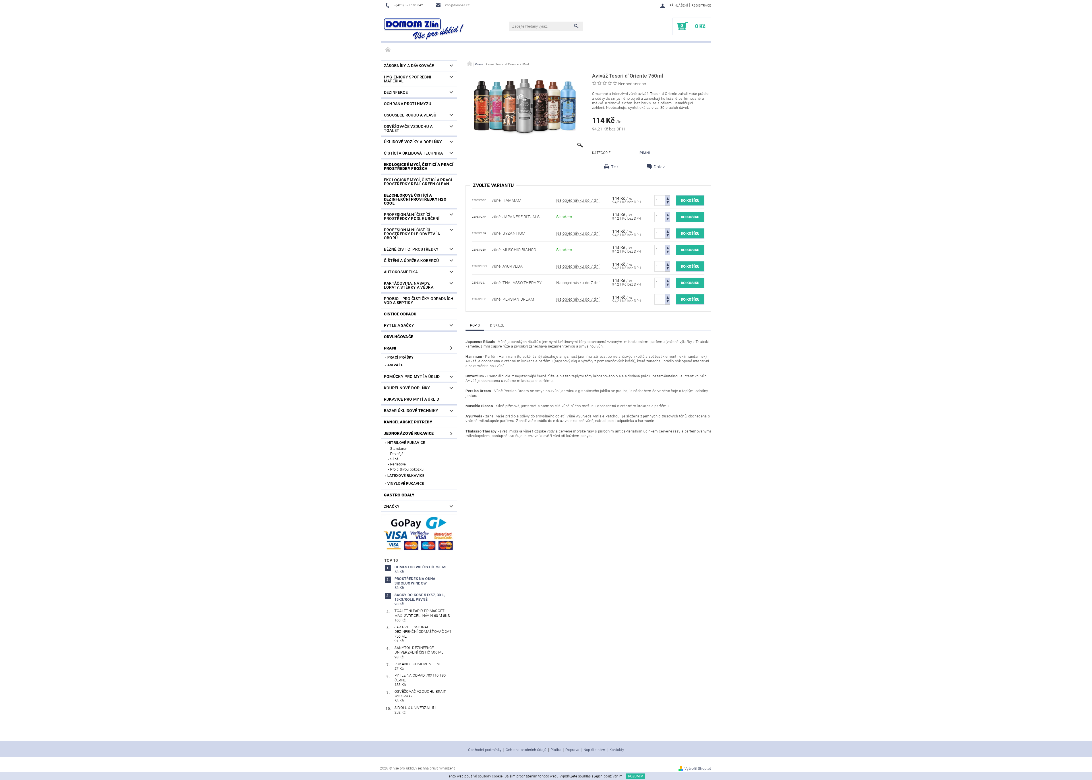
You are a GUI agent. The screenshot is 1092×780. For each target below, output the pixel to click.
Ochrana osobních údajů (526, 750)
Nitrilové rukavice (406, 442)
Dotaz (659, 167)
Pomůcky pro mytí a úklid (412, 376)
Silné (394, 459)
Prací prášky (400, 357)
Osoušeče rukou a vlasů (410, 115)
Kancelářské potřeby (408, 422)
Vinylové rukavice (405, 483)
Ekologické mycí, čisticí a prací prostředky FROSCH (418, 166)
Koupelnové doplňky (407, 388)
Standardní (399, 448)
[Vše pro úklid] (424, 28)
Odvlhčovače (398, 336)
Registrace (701, 5)
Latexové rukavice (405, 475)
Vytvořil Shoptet (697, 768)
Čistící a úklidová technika (413, 153)
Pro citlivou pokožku (406, 469)
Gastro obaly (399, 495)
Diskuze (497, 325)
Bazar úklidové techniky (411, 410)
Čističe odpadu (400, 314)
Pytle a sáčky (399, 325)
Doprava (572, 750)
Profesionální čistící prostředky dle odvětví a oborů (412, 234)
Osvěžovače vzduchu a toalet (408, 128)
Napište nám (594, 750)
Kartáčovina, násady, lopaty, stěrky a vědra (408, 285)
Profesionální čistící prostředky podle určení (411, 216)
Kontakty (616, 750)
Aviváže (395, 365)
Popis (475, 325)
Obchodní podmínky (484, 750)
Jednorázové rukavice (409, 433)
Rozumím (635, 776)
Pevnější (397, 454)
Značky (392, 506)
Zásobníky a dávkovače (409, 65)
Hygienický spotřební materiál (407, 79)
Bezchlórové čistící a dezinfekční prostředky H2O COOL (415, 199)
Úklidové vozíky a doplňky (413, 142)
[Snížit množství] (667, 203)
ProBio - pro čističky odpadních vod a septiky (419, 300)
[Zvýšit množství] (667, 198)
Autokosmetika (401, 272)
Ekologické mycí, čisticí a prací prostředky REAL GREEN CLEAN (418, 182)
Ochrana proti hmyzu (407, 103)
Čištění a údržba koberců (411, 260)
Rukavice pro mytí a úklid (411, 399)
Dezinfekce (396, 92)
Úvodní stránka (388, 50)
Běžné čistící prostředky (411, 249)
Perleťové (398, 464)
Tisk (615, 167)
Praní (390, 348)
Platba (556, 750)
